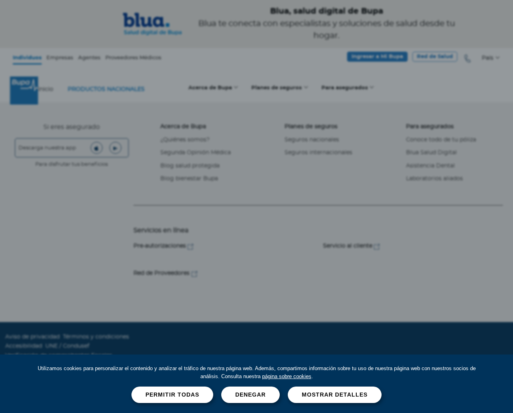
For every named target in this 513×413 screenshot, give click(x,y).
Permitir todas (172, 394)
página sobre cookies (286, 376)
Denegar (250, 394)
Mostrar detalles (335, 394)
